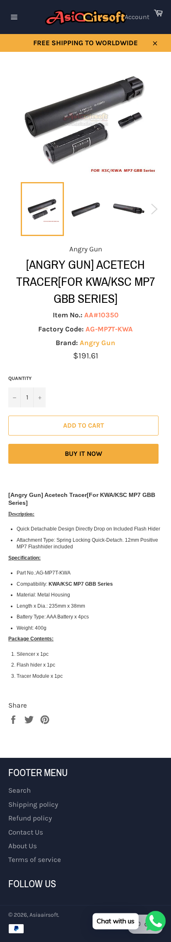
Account (137, 17)
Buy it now (83, 454)
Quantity (20, 378)
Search (19, 790)
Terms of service (34, 859)
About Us (22, 846)
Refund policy (30, 818)
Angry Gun (97, 342)
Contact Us (25, 832)
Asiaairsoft (43, 915)
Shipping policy (33, 804)
